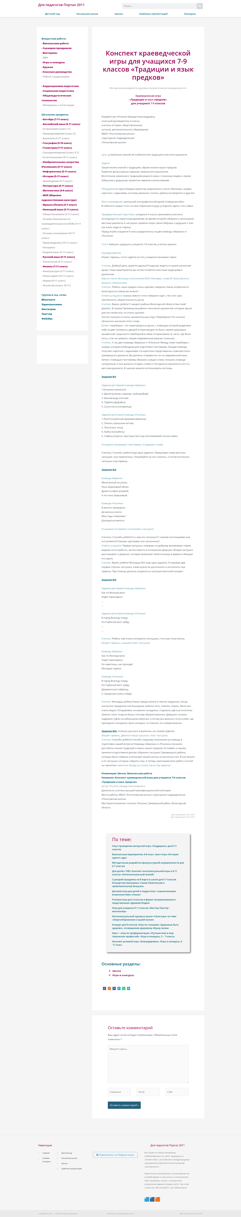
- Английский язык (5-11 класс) (61, 124)
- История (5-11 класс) (55, 176)
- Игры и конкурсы (53, 62)
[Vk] (152, 1199)
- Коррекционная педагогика (60, 86)
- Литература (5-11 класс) (57, 185)
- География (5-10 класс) (57, 143)
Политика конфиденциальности (120, 1213)
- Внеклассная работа (55, 43)
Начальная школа (87, 13)
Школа (119, 13)
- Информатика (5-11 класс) (59, 171)
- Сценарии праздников (57, 48)
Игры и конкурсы (123, 975)
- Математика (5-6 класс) (57, 190)
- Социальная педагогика (58, 90)
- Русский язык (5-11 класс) (58, 257)
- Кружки (47, 67)
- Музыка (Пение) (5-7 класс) (59, 204)
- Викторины (49, 52)
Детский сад (52, 13)
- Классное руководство (57, 71)
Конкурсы (190, 13)
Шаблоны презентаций (153, 13)
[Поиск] (200, 6)
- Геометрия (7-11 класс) (57, 147)
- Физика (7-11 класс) (55, 266)
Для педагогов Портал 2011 (61, 4)
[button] (104, 988)
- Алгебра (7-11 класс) (55, 119)
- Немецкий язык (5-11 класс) (60, 209)
